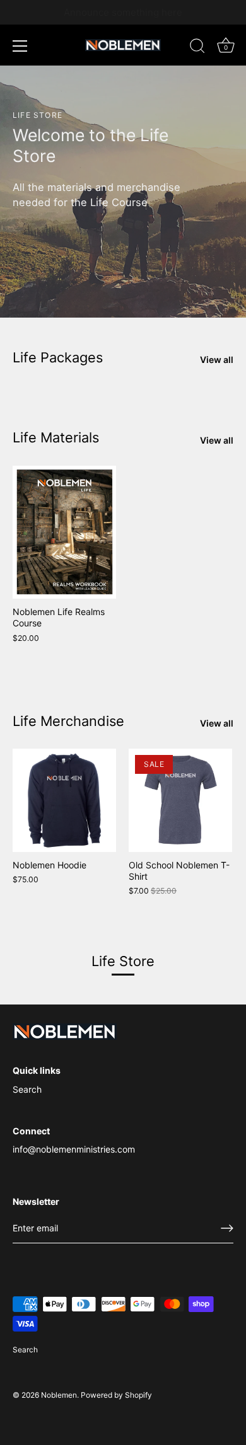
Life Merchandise (68, 721)
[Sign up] (227, 1228)
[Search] (197, 48)
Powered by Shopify (116, 1395)
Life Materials (56, 437)
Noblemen (59, 1395)
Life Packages (58, 357)
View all (216, 359)
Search (27, 1089)
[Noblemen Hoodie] (64, 800)
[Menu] (20, 46)
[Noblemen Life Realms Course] (64, 532)
